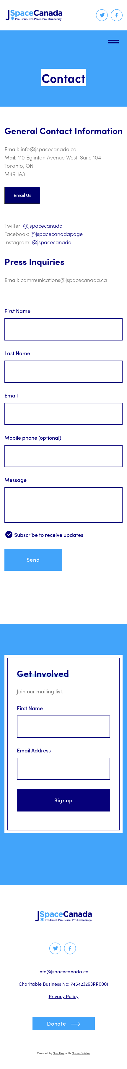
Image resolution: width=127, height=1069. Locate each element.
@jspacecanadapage (56, 233)
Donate (56, 1023)
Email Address (34, 750)
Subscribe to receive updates (48, 534)
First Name (17, 311)
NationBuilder (81, 1053)
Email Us (22, 195)
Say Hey (58, 1053)
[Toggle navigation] (113, 40)
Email (11, 395)
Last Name (17, 353)
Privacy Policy (64, 996)
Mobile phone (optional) (32, 437)
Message (15, 480)
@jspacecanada (43, 225)
